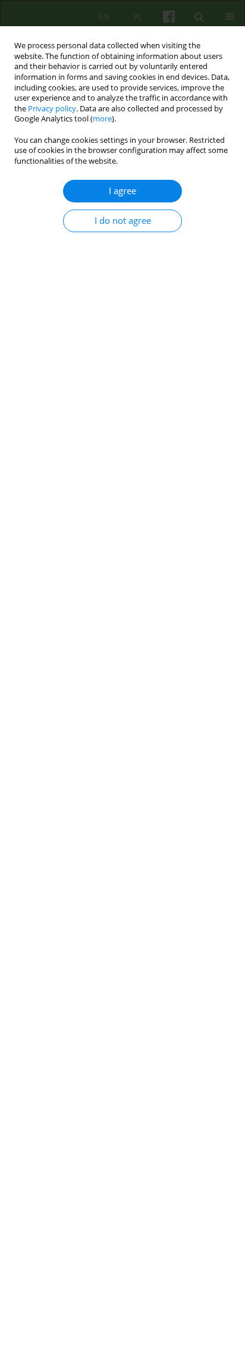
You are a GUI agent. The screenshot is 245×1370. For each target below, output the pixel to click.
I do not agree (123, 220)
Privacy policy (52, 109)
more (102, 119)
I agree (122, 191)
